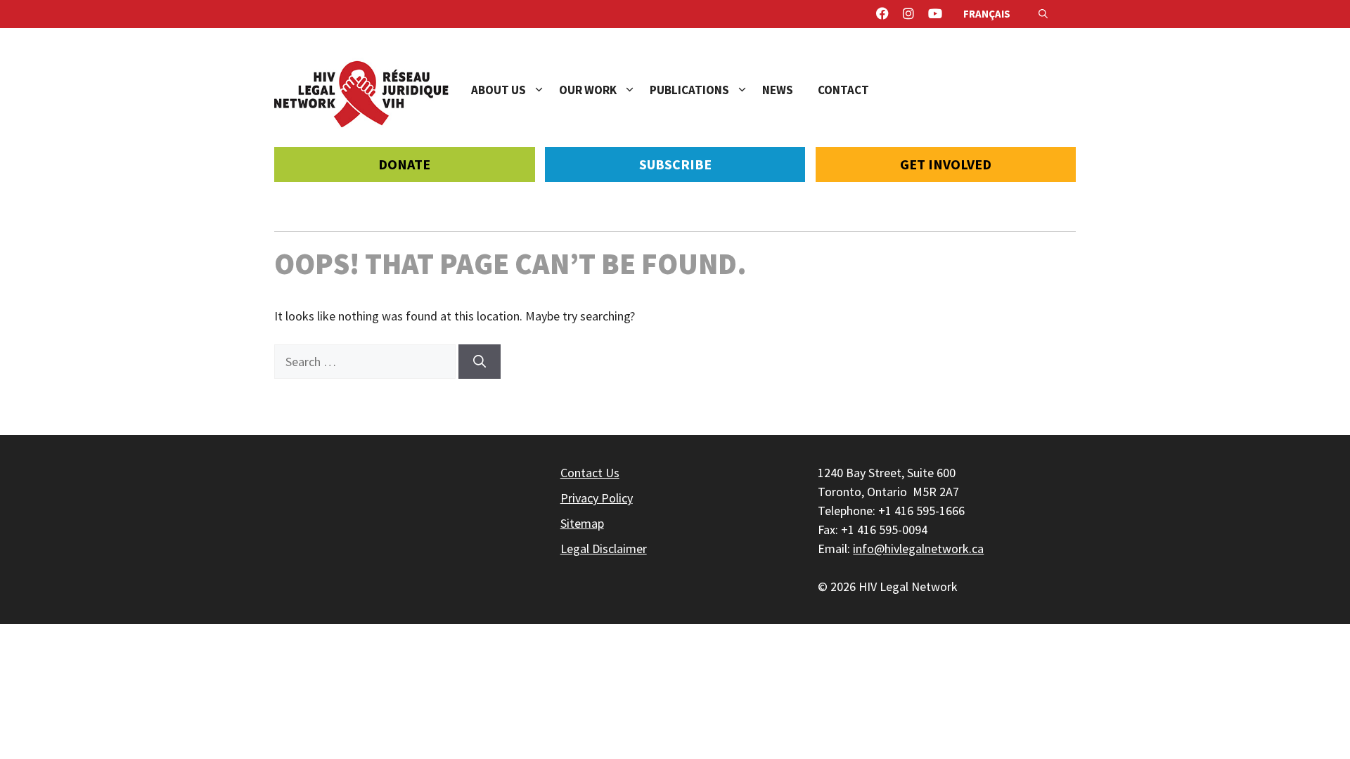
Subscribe (675, 164)
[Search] (479, 361)
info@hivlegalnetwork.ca (918, 548)
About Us (498, 90)
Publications (689, 90)
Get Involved (945, 164)
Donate (404, 164)
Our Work (588, 90)
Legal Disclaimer (603, 548)
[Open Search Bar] (1043, 14)
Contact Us (589, 473)
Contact (843, 90)
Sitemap (582, 523)
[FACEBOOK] (882, 14)
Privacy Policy (596, 498)
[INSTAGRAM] (908, 14)
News (777, 90)
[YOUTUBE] (935, 14)
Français (986, 13)
